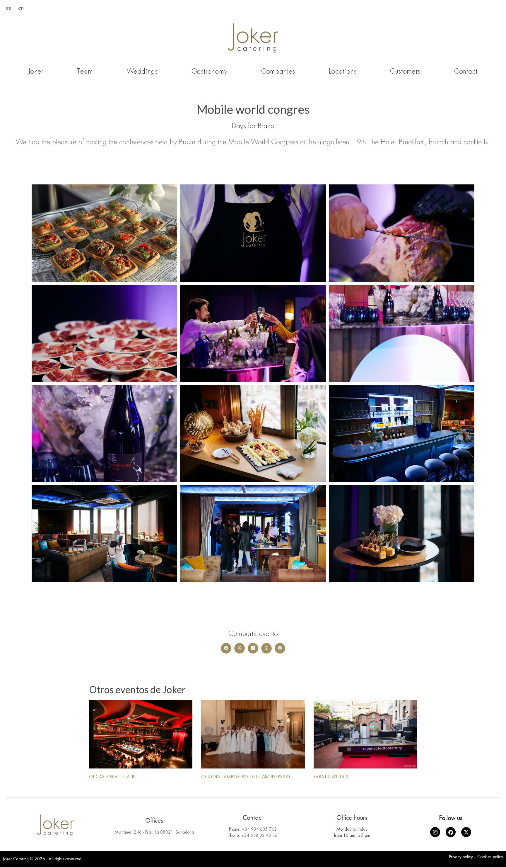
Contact (466, 71)
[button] (226, 648)
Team (85, 71)
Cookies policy (490, 857)
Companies (278, 71)
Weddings (142, 71)
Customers (405, 71)
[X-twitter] (466, 832)
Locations (342, 71)
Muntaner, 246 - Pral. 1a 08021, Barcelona (154, 832)
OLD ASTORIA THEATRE (112, 777)
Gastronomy (210, 71)
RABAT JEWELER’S (331, 777)
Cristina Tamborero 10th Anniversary (246, 777)
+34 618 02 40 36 (259, 835)
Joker (36, 71)
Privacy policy (461, 857)
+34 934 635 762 (259, 829)
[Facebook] (451, 832)
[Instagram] (435, 832)
